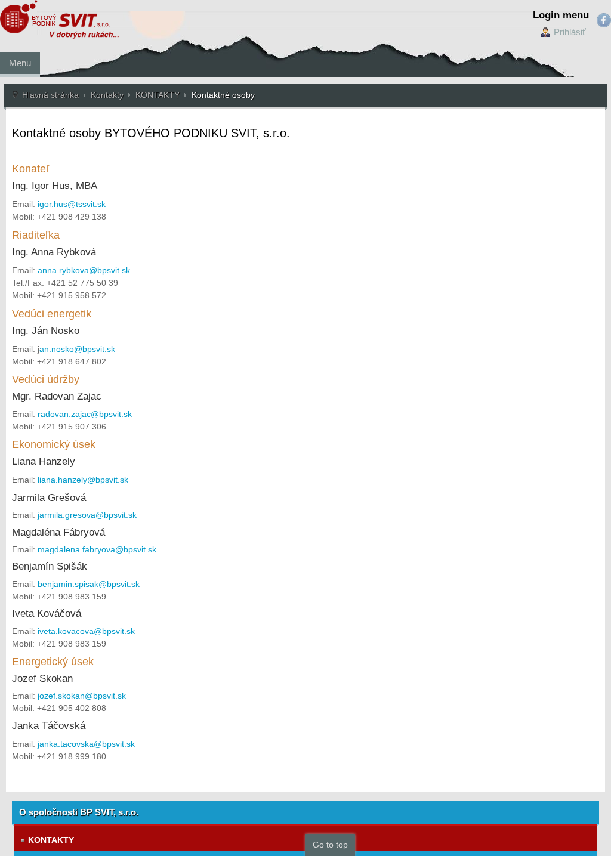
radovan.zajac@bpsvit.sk (85, 414)
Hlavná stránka (50, 95)
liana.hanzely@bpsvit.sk (83, 479)
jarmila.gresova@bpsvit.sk (87, 515)
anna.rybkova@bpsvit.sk (84, 270)
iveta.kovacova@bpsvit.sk (86, 631)
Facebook (604, 20)
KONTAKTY (157, 95)
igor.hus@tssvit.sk (72, 204)
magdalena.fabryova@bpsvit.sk (97, 549)
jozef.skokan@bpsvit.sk (82, 695)
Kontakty (107, 95)
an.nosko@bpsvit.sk (77, 349)
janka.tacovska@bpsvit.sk (86, 744)
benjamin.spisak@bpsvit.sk (89, 584)
